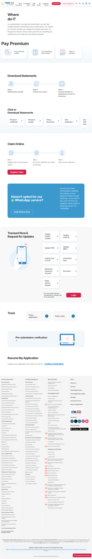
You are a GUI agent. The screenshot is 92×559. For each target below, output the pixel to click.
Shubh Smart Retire (6, 487)
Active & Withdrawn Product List (56, 502)
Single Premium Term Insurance (33, 398)
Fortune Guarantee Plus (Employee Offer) (7, 531)
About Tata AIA (52, 379)
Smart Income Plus (6, 416)
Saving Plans (4, 398)
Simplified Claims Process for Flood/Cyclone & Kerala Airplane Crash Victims (56, 434)
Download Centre (75, 401)
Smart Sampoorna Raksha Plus (9, 435)
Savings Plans (28, 435)
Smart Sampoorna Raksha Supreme (10, 451)
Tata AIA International (53, 390)
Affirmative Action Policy (54, 468)
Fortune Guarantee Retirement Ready (9, 484)
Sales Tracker (51, 431)
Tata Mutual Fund (52, 385)
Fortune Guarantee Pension (8, 474)
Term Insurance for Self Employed (33, 413)
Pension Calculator (30, 453)
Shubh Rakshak (5, 391)
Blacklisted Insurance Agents (55, 508)
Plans (72, 379)
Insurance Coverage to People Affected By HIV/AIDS (55, 488)
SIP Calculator (28, 444)
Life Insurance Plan (7, 379)
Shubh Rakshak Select (7, 393)
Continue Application (54, 364)
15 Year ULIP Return (30, 481)
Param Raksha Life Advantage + (9, 460)
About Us (73, 383)
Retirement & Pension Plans (8, 472)
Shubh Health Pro (5, 505)
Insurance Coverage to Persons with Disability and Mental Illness (57, 485)
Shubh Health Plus (6, 498)
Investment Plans (29, 425)
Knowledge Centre (53, 393)
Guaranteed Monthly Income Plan (9, 414)
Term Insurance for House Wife (33, 411)
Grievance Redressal (53, 412)
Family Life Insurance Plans (32, 386)
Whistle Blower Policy (53, 470)
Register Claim (16, 172)
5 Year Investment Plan (31, 429)
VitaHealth (4, 501)
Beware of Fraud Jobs (53, 499)
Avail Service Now (22, 212)
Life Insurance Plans (30, 384)
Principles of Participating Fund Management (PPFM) (55, 505)
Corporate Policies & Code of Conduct (55, 401)
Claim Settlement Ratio (31, 420)
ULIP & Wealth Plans (6, 421)
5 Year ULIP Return (30, 479)
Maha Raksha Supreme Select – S (9, 396)
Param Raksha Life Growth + (8, 465)
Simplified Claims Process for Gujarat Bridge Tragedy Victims (55, 438)
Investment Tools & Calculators (33, 437)
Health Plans (4, 489)
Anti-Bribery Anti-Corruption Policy (56, 497)
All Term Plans (51, 398)
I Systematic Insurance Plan (8, 423)
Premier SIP (4, 426)
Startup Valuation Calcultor (32, 460)
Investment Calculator (30, 463)
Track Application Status (77, 393)
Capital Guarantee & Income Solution (8, 517)
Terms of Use (51, 452)
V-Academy (51, 441)
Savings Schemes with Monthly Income (33, 432)
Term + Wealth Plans (6, 453)
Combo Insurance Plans (7, 512)
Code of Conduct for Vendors (55, 404)
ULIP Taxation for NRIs (30, 483)
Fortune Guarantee (6, 412)
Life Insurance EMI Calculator (32, 456)
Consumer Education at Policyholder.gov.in (53, 407)
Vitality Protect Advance (7, 507)
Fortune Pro (4, 444)
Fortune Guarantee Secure (8, 403)
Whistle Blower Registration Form (56, 444)
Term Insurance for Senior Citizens (33, 415)
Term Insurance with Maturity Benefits (32, 401)
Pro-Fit (3, 496)
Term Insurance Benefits (31, 422)
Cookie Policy (51, 456)
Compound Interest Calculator (32, 440)
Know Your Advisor (52, 425)
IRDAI (49, 423)
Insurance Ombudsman (53, 420)
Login (73, 295)
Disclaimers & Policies (54, 449)
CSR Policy (50, 466)
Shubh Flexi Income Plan (7, 419)
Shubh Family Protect (6, 389)
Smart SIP (3, 432)
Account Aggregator (53, 396)
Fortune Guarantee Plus (7, 405)
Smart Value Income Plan (7, 410)
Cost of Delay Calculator (31, 470)
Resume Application (76, 404)
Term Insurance (5, 382)
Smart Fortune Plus (6, 428)
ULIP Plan (27, 474)
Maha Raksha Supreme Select (9, 386)
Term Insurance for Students (32, 408)
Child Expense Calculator (31, 458)
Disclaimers (51, 482)
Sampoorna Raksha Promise (8, 384)
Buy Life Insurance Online (31, 391)
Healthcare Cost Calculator (32, 467)
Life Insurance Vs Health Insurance (34, 393)
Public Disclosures (52, 477)
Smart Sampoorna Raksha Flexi (9, 439)
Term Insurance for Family (31, 406)
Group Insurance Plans (53, 418)
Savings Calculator (30, 446)
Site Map (73, 397)
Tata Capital (51, 388)
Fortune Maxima (5, 446)
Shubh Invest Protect (6, 469)
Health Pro (4, 503)
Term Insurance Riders (30, 418)
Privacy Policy (51, 454)
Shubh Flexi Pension (6, 476)
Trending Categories (31, 379)
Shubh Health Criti (6, 494)
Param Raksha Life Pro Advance (9, 467)
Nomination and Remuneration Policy (55, 463)
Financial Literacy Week (54, 446)
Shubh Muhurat (5, 430)
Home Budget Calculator (31, 451)
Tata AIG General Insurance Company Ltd (55, 383)
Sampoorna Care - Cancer (8, 491)
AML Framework (52, 495)
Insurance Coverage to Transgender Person (57, 492)
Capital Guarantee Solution (8, 514)
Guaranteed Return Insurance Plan (10, 407)
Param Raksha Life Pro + (7, 456)
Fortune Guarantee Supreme (8, 400)
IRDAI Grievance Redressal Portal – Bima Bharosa (56, 415)
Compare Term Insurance (31, 404)
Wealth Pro (4, 442)
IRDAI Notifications (52, 475)
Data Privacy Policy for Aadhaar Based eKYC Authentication (56, 459)
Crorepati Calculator (30, 442)
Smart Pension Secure (6, 479)
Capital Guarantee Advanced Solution (8, 524)
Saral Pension (4, 481)
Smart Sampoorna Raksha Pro (8, 437)
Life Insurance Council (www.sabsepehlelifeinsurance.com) (57, 428)
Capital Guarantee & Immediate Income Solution (9, 521)
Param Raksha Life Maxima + (8, 458)
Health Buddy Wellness (7, 510)
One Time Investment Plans (32, 427)
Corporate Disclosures (53, 480)
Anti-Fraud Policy (52, 473)
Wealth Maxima (5, 449)
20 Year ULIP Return (30, 476)
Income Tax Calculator (30, 465)
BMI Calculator (29, 472)
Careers (72, 386)
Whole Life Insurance (30, 389)
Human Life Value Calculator (32, 449)
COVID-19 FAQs (52, 410)
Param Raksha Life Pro (7, 462)
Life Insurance (29, 382)
